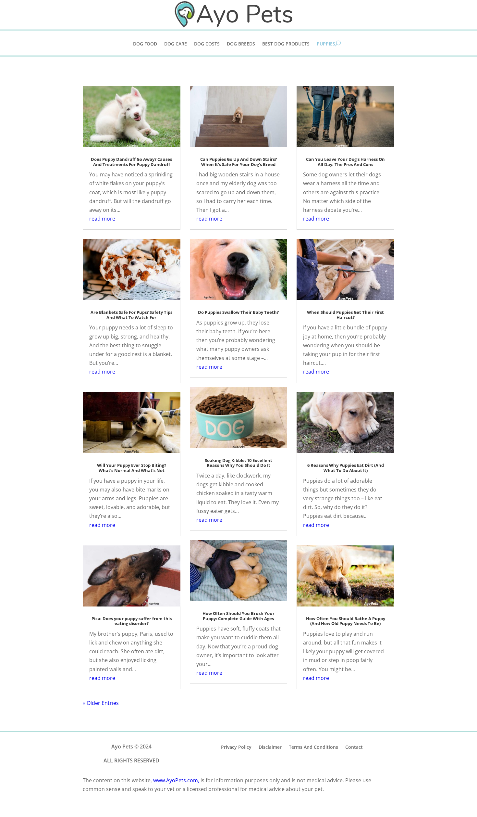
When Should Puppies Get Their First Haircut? (345, 314)
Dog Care (175, 44)
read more (102, 218)
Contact (354, 746)
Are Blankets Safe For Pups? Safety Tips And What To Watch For (131, 314)
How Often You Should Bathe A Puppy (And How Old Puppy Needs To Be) (345, 621)
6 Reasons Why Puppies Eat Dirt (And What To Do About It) (345, 467)
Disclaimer (270, 746)
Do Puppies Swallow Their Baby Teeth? (238, 312)
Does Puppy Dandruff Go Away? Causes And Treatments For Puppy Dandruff (131, 161)
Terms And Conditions (313, 746)
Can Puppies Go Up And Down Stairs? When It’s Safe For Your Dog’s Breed (238, 161)
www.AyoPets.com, (176, 780)
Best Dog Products (286, 44)
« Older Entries (101, 703)
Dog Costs (207, 44)
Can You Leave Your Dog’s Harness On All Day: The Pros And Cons (345, 161)
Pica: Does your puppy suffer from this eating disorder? (132, 621)
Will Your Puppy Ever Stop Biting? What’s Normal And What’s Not (131, 467)
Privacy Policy (236, 746)
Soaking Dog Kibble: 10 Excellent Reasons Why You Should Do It (238, 462)
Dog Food (145, 44)
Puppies (326, 44)
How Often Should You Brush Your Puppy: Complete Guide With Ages (238, 615)
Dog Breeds (241, 44)
